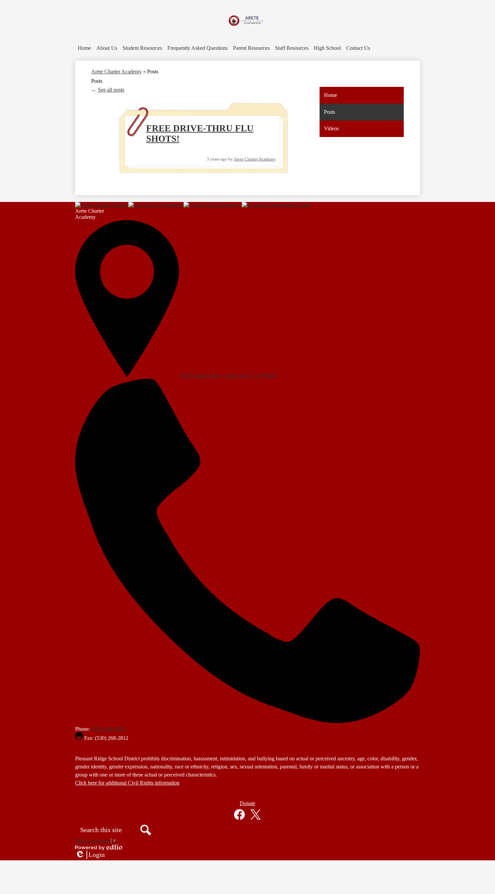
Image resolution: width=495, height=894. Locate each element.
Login (90, 855)
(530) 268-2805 (108, 729)
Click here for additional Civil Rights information (127, 783)
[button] (107, 48)
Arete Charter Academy (116, 71)
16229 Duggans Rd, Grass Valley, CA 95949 (227, 375)
